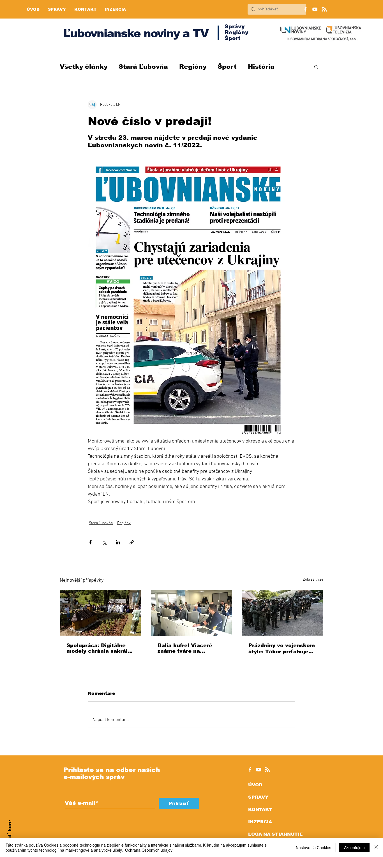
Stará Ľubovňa (143, 66)
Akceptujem (354, 847)
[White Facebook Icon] (250, 769)
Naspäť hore (9, 836)
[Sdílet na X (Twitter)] (104, 542)
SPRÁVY (258, 797)
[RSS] (324, 9)
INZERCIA (260, 821)
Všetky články (83, 66)
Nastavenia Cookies (313, 847)
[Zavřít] (376, 847)
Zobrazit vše (313, 579)
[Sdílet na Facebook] (90, 542)
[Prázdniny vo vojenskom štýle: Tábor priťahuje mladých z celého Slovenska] (282, 613)
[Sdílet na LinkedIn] (118, 542)
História (261, 66)
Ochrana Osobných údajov (148, 850)
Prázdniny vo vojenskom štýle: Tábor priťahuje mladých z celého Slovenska (281, 649)
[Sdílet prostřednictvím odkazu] (131, 542)
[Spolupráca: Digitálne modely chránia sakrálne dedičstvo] (100, 613)
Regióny (192, 66)
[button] (316, 66)
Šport (227, 66)
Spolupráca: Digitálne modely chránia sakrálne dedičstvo (100, 648)
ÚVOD (255, 784)
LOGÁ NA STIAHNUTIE (275, 834)
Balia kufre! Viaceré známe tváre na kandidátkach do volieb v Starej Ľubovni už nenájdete (190, 648)
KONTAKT (260, 809)
